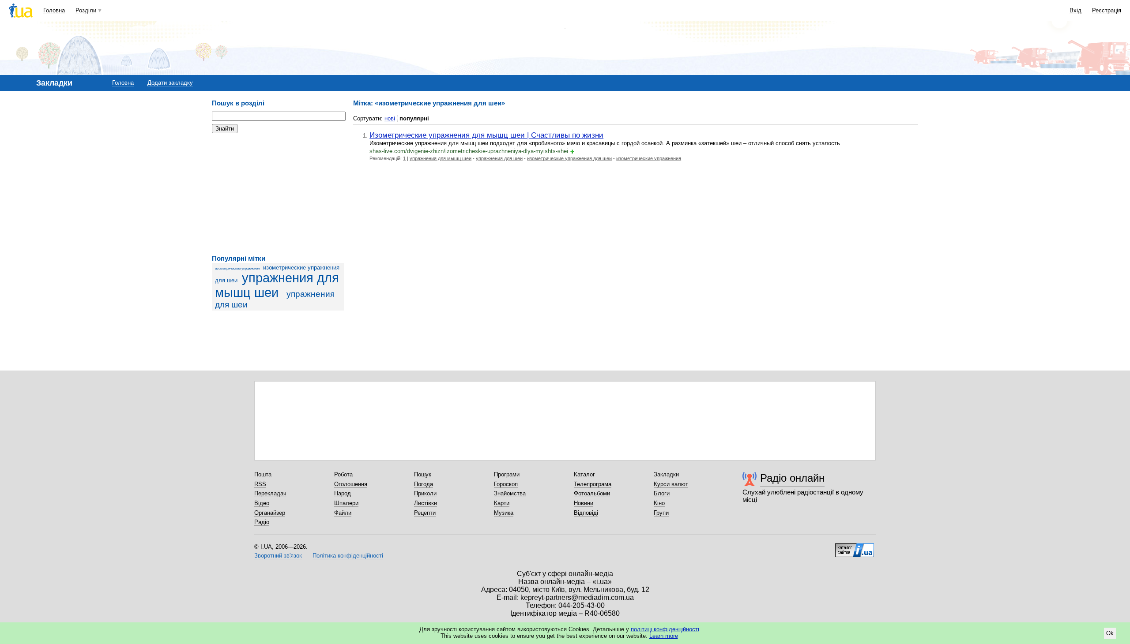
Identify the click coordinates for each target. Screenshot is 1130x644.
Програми (507, 474)
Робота (343, 474)
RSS (260, 484)
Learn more (663, 636)
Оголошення (350, 484)
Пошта (262, 474)
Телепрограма (592, 484)
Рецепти (425, 512)
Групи (661, 512)
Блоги (662, 493)
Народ (342, 493)
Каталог (584, 474)
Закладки (666, 474)
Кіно (659, 503)
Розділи (85, 10)
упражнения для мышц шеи (277, 285)
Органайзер (269, 512)
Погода (423, 484)
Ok (1110, 633)
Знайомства (510, 493)
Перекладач (270, 493)
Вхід (1075, 10)
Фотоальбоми (592, 493)
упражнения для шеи (499, 158)
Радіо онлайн (792, 478)
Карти (501, 503)
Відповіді (586, 512)
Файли (342, 512)
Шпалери (346, 503)
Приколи (425, 493)
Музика (503, 512)
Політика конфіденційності (348, 555)
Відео (261, 503)
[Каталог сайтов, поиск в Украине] (854, 546)
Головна (54, 10)
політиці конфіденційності (665, 629)
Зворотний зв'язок (278, 555)
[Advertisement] (278, 194)
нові (389, 118)
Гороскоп (506, 484)
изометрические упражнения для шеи (569, 158)
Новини (583, 503)
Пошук (422, 474)
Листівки (425, 503)
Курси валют (671, 484)
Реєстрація (1106, 10)
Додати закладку (170, 82)
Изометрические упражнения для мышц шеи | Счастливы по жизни (486, 135)
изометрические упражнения (237, 268)
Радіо (261, 522)
